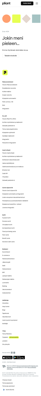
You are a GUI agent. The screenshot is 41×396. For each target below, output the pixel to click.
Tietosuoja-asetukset (8, 386)
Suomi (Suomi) (10, 389)
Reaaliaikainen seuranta (9, 88)
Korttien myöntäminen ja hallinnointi (12, 122)
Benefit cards (6, 238)
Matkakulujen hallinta (8, 279)
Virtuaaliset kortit (7, 224)
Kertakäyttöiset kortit (8, 228)
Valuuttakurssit (6, 317)
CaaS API (5, 173)
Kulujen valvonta (7, 95)
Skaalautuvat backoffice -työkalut (11, 204)
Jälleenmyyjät (6, 262)
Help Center (5, 306)
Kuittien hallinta (6, 91)
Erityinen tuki (6, 170)
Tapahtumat (5, 313)
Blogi (3, 310)
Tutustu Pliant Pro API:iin (9, 119)
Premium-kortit (6, 221)
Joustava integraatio (8, 207)
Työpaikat (10, 337)
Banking (4, 286)
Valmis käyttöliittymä (8, 163)
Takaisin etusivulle (11, 56)
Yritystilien (5, 177)
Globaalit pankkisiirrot (8, 125)
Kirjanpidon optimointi (8, 132)
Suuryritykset (6, 252)
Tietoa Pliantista (7, 334)
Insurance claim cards (8, 241)
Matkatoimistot (6, 269)
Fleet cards (5, 235)
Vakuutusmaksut (7, 289)
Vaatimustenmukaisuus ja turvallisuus (12, 166)
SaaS (3, 265)
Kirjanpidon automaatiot (9, 98)
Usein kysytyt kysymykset (9, 320)
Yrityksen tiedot (7, 380)
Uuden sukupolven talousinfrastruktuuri (13, 197)
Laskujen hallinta (7, 276)
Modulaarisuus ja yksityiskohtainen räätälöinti (15, 201)
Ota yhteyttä (6, 344)
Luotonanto (5, 282)
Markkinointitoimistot (8, 259)
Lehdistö (4, 341)
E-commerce (6, 255)
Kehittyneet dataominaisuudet (11, 160)
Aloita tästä (27, 3)
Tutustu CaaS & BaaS (8, 153)
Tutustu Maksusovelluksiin (9, 84)
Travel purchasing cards (9, 231)
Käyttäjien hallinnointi (8, 136)
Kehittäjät (5, 323)
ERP (3, 272)
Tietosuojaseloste (7, 383)
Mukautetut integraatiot (9, 143)
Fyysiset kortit (6, 218)
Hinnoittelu (5, 303)
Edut (3, 105)
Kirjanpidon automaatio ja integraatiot (13, 194)
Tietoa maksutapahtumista (10, 129)
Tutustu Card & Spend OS (9, 190)
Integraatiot (5, 108)
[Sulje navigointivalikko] (37, 3)
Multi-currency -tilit (7, 102)
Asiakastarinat (6, 293)
